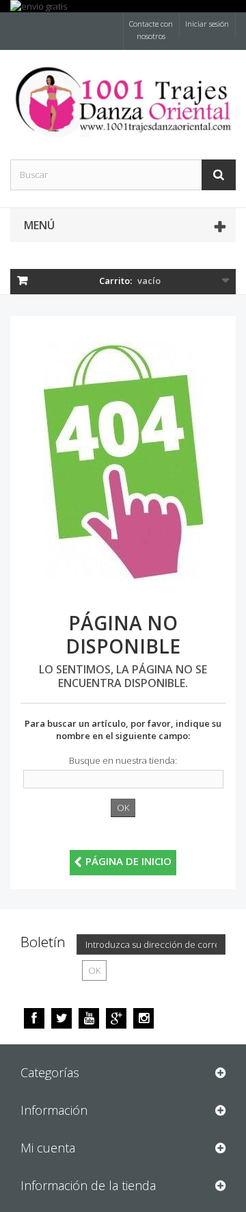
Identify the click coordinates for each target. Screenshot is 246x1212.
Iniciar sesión (207, 23)
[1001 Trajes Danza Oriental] (123, 101)
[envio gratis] (123, 6)
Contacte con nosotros (151, 29)
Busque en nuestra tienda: (123, 760)
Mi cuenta (47, 1147)
